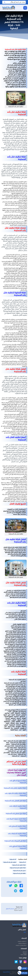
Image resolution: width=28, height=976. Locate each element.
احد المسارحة (22, 862)
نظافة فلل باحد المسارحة (19, 873)
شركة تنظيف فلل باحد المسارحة (18, 867)
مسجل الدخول (10, 908)
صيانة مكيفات (21, 943)
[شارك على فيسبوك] (21, 885)
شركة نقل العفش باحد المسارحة (15, 800)
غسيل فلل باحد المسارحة (19, 870)
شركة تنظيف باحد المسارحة (19, 865)
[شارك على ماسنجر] (21, 891)
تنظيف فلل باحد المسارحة (9, 862)
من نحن (25, 951)
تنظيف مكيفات (21, 941)
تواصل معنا (24, 954)
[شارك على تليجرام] (15, 891)
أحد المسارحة (13, 859)
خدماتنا (25, 953)
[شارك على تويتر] (10, 885)
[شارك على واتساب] (16, 885)
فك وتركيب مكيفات (20, 945)
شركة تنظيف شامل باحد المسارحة (15, 788)
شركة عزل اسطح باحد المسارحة (16, 813)
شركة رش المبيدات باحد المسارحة (15, 841)
